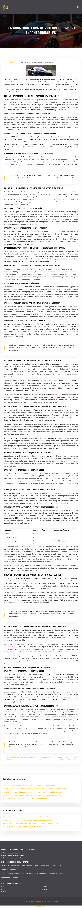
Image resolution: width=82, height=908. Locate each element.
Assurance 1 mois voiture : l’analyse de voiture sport (20, 758)
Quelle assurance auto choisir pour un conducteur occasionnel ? (28, 820)
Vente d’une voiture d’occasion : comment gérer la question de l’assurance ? (32, 792)
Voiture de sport (12, 62)
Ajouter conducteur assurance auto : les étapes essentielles (26, 799)
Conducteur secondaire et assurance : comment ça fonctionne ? (28, 817)
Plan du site (41, 907)
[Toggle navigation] (78, 7)
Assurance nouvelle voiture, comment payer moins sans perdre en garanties (32, 795)
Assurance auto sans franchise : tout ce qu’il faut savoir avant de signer (30, 823)
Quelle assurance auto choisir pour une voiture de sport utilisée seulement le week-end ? (37, 789)
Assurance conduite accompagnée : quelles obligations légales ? (59, 758)
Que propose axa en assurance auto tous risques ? (22, 827)
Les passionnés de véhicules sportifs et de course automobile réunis (29, 785)
